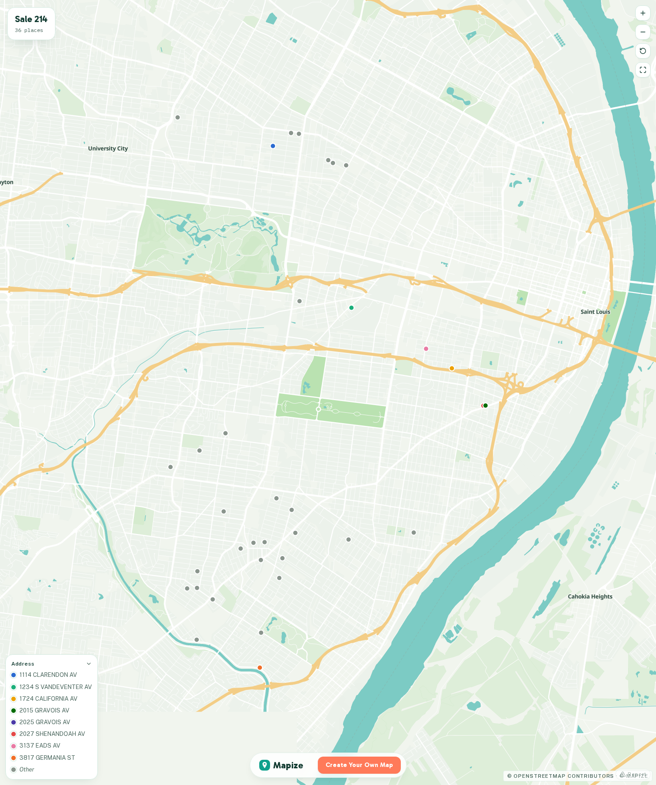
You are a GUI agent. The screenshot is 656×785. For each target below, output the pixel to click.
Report (637, 774)
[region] (328, 392)
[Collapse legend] (89, 664)
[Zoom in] (643, 13)
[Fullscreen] (643, 70)
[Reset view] (643, 51)
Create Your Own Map (359, 765)
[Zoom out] (643, 32)
